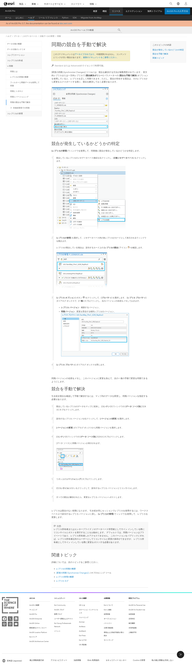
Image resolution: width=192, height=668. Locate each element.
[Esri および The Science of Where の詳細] (10, 605)
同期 (59, 36)
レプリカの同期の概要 (19, 77)
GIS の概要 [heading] (83, 598)
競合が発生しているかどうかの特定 (168, 50)
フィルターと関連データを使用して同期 (24, 84)
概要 (95, 11)
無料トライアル (154, 11)
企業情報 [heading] (107, 598)
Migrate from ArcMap (91, 17)
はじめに (20, 17)
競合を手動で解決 (160, 54)
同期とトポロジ (16, 91)
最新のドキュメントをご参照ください (99, 57)
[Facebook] (4, 618)
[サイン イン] (186, 4)
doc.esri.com (66, 23)
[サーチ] (119, 30)
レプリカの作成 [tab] (16, 60)
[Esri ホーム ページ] (9, 4)
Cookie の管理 (139, 660)
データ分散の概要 (14, 44)
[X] (10, 618)
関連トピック (158, 58)
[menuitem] (39, 605)
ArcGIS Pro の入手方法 (177, 11)
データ (17, 36)
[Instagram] (10, 624)
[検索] (170, 3)
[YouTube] (16, 624)
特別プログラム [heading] (134, 598)
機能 (105, 11)
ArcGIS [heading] (32, 598)
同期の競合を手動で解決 (20, 102)
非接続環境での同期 (21, 108)
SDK (75, 17)
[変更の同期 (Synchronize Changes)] (72, 573)
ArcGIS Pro (10, 11)
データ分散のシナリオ (16, 49)
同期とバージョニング (19, 97)
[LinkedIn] (16, 618)
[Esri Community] (4, 624)
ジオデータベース (29, 36)
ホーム (8, 17)
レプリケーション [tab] (17, 55)
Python (65, 17)
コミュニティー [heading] (59, 598)
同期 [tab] (11, 66)
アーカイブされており (84, 54)
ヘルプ (31, 17)
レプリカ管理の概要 (65, 577)
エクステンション (134, 11)
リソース (116, 11)
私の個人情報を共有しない (163, 660)
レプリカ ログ (62, 581)
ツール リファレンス (48, 17)
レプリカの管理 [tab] (16, 113)
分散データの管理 (47, 36)
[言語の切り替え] (178, 3)
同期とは (14, 71)
